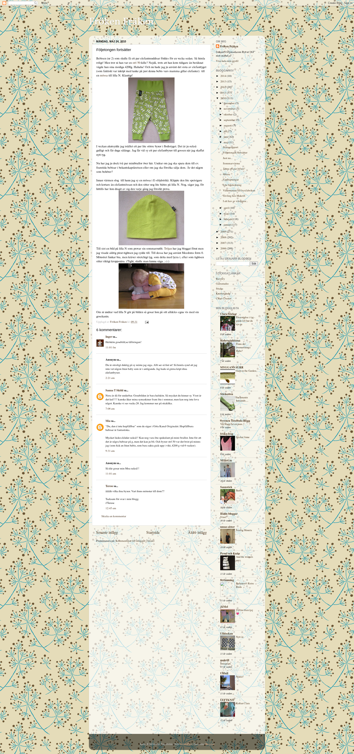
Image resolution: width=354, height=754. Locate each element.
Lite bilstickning (232, 185)
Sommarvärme (231, 163)
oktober (228, 114)
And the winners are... (244, 558)
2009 (223, 231)
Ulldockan (226, 633)
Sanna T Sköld (114, 390)
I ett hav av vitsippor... (235, 201)
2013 (223, 81)
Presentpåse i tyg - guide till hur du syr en (245, 320)
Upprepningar (231, 179)
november (230, 108)
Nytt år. (240, 637)
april (227, 208)
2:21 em (110, 378)
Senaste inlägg (107, 532)
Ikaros (239, 490)
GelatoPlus (186, 744)
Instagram (225, 663)
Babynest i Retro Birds (245, 585)
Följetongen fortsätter (235, 152)
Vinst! (223, 517)
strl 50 (136, 62)
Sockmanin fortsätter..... (242, 399)
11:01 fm (111, 347)
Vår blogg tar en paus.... (232, 424)
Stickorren (226, 394)
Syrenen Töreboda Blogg (235, 421)
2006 (223, 248)
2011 (223, 92)
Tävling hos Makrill (234, 196)
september (230, 120)
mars (227, 213)
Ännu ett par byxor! (234, 168)
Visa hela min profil (227, 61)
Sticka (219, 288)
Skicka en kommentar (113, 516)
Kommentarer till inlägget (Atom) (135, 541)
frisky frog (226, 434)
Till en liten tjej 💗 (244, 611)
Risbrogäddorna (230, 340)
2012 (223, 87)
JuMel (224, 607)
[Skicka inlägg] (146, 322)
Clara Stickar (228, 314)
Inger (109, 337)
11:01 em (111, 473)
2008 (223, 237)
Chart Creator (223, 298)
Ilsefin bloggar (229, 514)
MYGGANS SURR (231, 367)
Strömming (227, 580)
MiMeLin (226, 460)
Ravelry (220, 278)
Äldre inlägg (197, 532)
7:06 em (110, 408)
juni (226, 137)
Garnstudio (222, 283)
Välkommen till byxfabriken (239, 190)
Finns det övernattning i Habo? (243, 347)
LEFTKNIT (227, 700)
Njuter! (240, 676)
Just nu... (228, 158)
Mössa (226, 174)
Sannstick (226, 487)
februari (229, 219)
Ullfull (224, 673)
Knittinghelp (223, 293)
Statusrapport (230, 147)
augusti (228, 125)
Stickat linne (243, 437)
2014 (223, 76)
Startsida (152, 532)
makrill (224, 660)
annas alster (227, 527)
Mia (108, 421)
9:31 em (110, 451)
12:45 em (111, 508)
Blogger (209, 744)
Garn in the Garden (246, 370)
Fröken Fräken (121, 22)
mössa (104, 75)
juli (226, 131)
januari (228, 224)
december (229, 103)
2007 (223, 243)
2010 (223, 98)
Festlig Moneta (244, 530)
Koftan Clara (243, 703)
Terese (109, 486)
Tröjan (168, 248)
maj (226, 142)
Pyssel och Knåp (230, 553)
